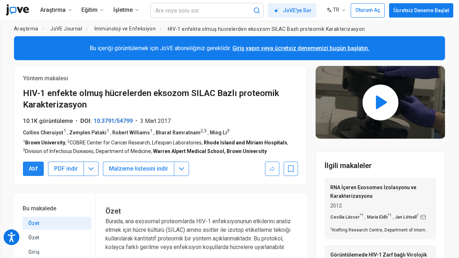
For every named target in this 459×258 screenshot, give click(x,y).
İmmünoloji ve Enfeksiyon (125, 29)
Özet (33, 223)
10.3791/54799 (113, 121)
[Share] (272, 169)
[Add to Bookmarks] (291, 169)
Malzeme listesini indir (138, 168)
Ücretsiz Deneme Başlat (421, 10)
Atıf (33, 168)
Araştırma (26, 29)
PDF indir (66, 168)
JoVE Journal (66, 29)
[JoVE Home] (17, 10)
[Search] (256, 10)
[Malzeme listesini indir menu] (181, 169)
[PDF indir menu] (91, 169)
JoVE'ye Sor (297, 10)
